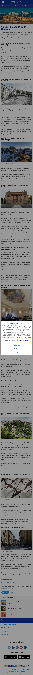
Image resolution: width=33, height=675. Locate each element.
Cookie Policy (15, 340)
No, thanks (16, 348)
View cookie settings (16, 345)
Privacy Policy (24, 340)
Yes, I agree (16, 352)
